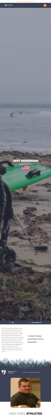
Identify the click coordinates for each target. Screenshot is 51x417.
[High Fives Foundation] (9, 5)
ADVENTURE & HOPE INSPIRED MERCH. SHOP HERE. (25, 1)
